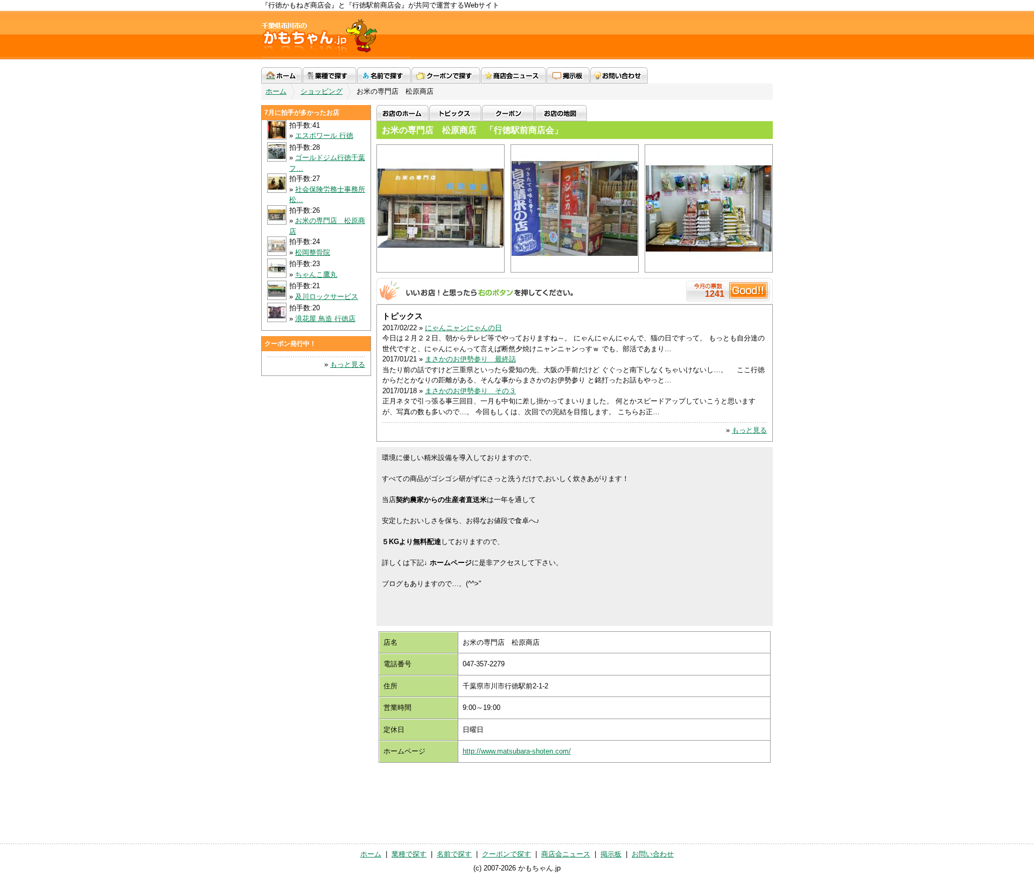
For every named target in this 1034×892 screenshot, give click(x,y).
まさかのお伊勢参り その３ (470, 391)
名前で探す (384, 75)
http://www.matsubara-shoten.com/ (517, 751)
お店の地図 (561, 113)
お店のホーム (402, 113)
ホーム (281, 75)
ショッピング (322, 91)
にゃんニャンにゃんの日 (463, 328)
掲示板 (568, 75)
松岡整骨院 (312, 252)
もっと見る (749, 430)
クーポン (508, 113)
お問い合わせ (619, 75)
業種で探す (330, 75)
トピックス (455, 113)
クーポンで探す (445, 75)
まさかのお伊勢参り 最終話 (470, 359)
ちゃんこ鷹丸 (316, 274)
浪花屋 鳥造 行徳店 (325, 319)
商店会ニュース (513, 75)
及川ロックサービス (326, 296)
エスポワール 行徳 (324, 135)
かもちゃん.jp (336, 35)
